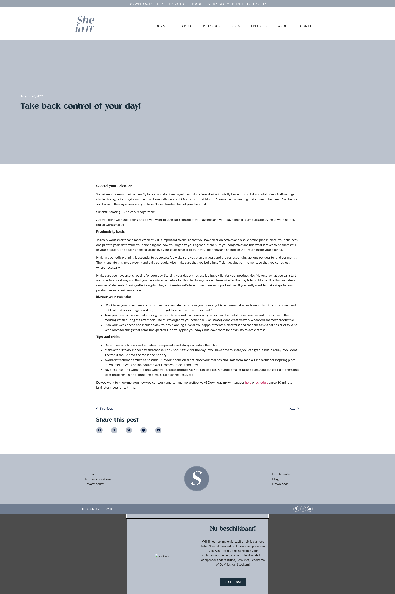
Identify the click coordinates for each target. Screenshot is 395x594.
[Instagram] (303, 509)
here (248, 382)
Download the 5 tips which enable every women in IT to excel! (198, 4)
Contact (308, 26)
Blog (236, 26)
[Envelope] (310, 509)
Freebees (259, 26)
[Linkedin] (296, 509)
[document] (197, 554)
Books (159, 26)
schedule (262, 382)
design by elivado (98, 508)
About (283, 26)
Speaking (184, 26)
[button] (99, 430)
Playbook (212, 26)
